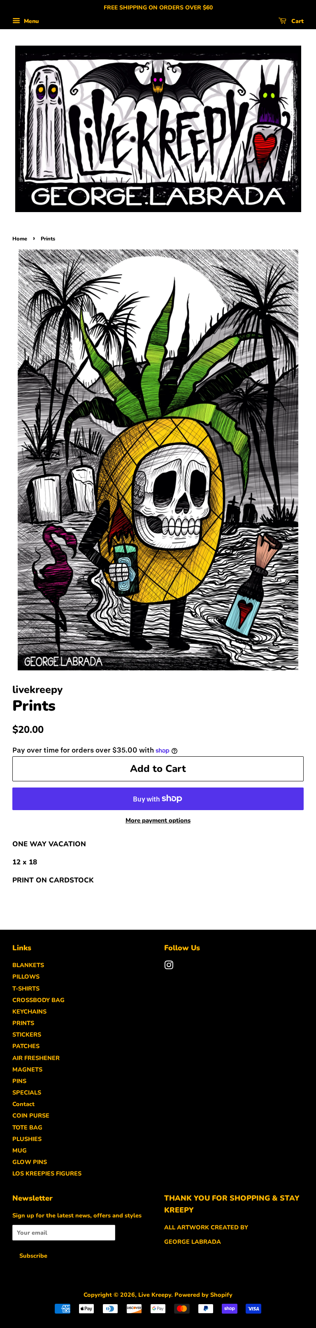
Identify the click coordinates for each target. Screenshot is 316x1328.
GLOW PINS (29, 1162)
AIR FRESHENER (36, 1058)
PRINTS (23, 1023)
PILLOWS (26, 976)
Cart (297, 21)
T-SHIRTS (26, 988)
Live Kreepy (154, 1295)
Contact (23, 1104)
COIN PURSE (30, 1115)
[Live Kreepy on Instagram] (168, 967)
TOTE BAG (27, 1127)
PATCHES (26, 1046)
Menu (30, 21)
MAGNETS (27, 1069)
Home (19, 239)
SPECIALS (26, 1092)
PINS (19, 1081)
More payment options (158, 820)
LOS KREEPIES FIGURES (46, 1173)
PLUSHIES (27, 1139)
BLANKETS (28, 965)
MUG (19, 1150)
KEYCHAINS (29, 1011)
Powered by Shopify (203, 1295)
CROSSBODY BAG (38, 1000)
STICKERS (26, 1034)
